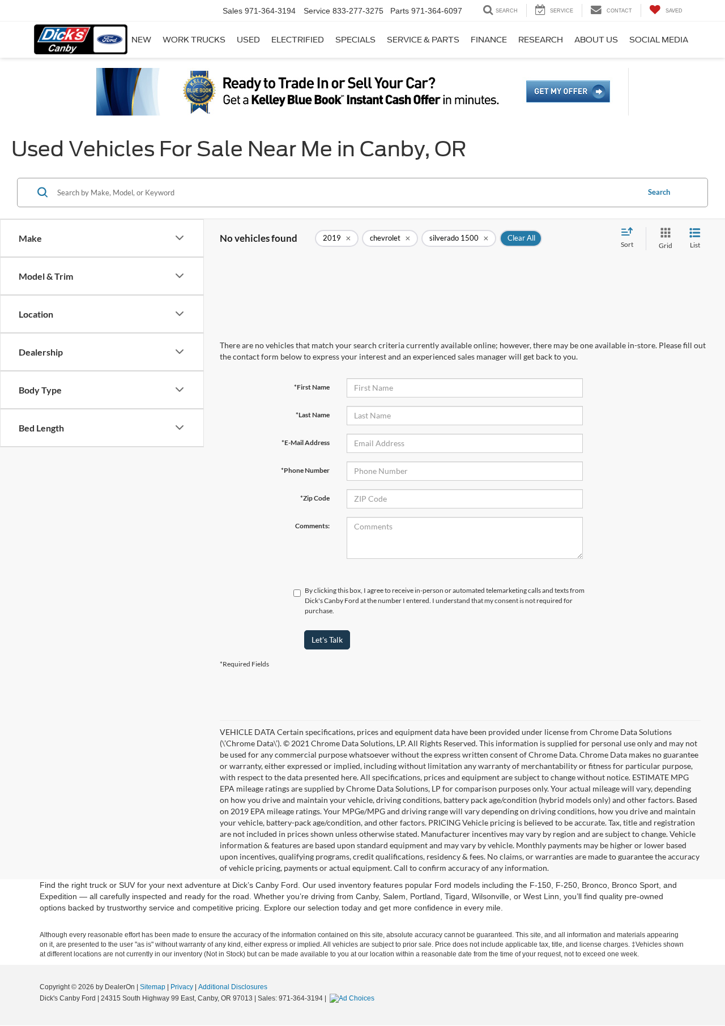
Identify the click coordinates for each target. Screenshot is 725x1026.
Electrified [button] (297, 39)
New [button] (141, 39)
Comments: (312, 525)
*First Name (312, 387)
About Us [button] (596, 39)
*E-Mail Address (306, 442)
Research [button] (540, 39)
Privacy (181, 987)
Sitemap (152, 987)
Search (659, 191)
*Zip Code (315, 498)
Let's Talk (327, 639)
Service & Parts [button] (423, 39)
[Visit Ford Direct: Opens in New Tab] (353, 998)
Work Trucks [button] (194, 39)
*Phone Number (305, 470)
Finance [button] (489, 39)
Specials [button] (355, 39)
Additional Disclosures (232, 987)
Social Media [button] (658, 39)
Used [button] (248, 39)
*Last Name (313, 415)
